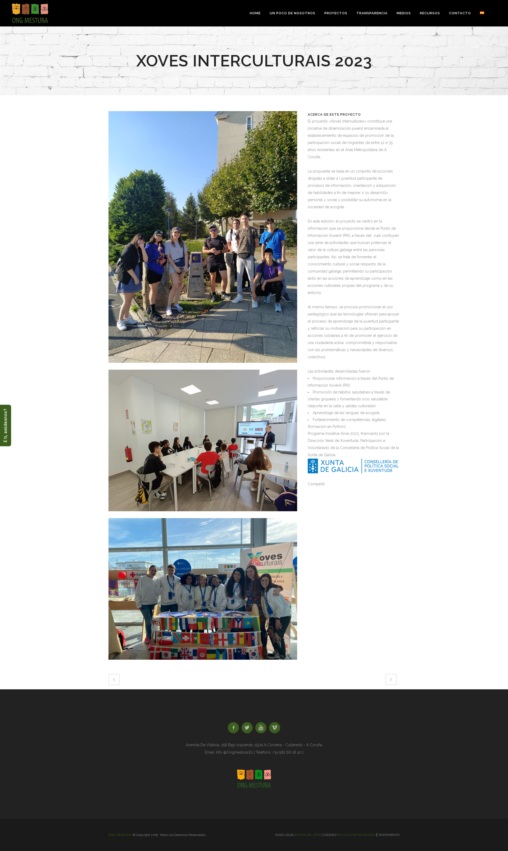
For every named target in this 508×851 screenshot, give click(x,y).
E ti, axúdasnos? (5, 425)
